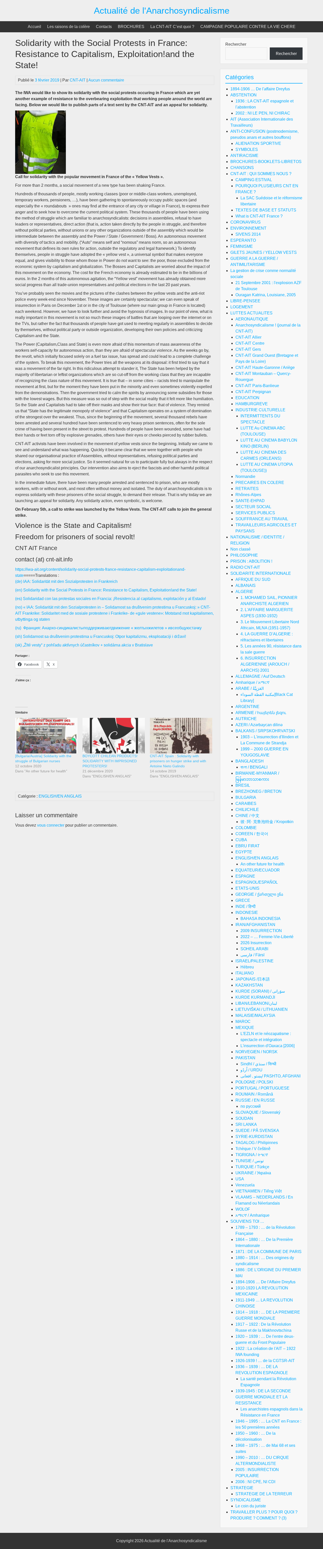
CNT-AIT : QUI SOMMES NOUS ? (260, 174)
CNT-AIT (78, 80)
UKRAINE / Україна (253, 1173)
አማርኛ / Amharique (252, 1215)
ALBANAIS (245, 585)
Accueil (34, 26)
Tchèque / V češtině (253, 1149)
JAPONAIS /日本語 (252, 979)
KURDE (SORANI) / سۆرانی (260, 991)
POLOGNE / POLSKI (254, 1082)
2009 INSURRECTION (261, 931)
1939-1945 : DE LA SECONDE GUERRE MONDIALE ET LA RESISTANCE (263, 1397)
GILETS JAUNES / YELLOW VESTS (263, 252)
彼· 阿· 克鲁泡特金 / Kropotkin (266, 822)
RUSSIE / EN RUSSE (255, 1100)
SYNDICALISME (245, 1500)
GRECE (242, 900)
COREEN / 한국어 (251, 834)
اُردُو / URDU (251, 1070)
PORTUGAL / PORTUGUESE (262, 1088)
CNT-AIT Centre (249, 343)
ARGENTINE (247, 706)
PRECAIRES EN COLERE (259, 482)
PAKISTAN (245, 1058)
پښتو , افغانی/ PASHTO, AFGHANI (270, 1076)
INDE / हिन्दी (245, 906)
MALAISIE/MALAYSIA (255, 1015)
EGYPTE (243, 852)
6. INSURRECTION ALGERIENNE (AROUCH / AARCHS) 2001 (264, 664)
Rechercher (235, 44)
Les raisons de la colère (68, 26)
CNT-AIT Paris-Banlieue (257, 386)
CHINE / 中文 (247, 815)
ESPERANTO (243, 240)
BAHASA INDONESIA (260, 918)
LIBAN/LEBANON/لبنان (256, 1003)
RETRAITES (247, 488)
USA (239, 1179)
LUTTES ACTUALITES (251, 313)
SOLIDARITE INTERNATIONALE (260, 573)
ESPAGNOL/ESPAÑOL (256, 882)
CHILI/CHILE (247, 809)
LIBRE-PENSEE (245, 301)
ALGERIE (244, 591)
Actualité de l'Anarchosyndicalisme (161, 10)
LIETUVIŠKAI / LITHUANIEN (261, 1009)
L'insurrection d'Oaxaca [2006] (267, 1046)
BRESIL (242, 785)
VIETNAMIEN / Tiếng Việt (258, 1191)
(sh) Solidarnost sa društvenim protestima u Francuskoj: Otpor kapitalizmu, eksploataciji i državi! (100, 636)
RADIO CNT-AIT (245, 567)
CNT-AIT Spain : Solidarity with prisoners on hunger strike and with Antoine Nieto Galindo (178, 761)
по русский (250, 1106)
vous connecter (50, 825)
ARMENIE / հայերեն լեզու (260, 713)
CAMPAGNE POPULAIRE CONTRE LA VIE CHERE (247, 26)
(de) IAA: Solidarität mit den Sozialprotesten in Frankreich (66, 581)
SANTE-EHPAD (250, 501)
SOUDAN (244, 1118)
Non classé (240, 549)
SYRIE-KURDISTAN (254, 1136)
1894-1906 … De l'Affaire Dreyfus (265, 1282)
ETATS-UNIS (247, 888)
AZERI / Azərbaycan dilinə (259, 725)
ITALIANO (244, 973)
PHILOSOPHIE (244, 555)
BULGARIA (245, 797)
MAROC (243, 1021)
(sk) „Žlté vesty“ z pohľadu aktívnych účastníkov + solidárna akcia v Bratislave (84, 645)
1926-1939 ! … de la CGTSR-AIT (265, 1360)
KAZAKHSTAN (249, 985)
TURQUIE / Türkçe (252, 1167)
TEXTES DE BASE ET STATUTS (265, 210)
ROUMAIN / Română (254, 1094)
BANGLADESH (249, 761)
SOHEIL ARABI (254, 949)
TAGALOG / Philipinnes (256, 1142)
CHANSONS (242, 168)
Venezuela (245, 1185)
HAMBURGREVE (251, 404)
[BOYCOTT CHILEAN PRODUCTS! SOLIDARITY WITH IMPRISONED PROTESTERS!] (114, 735)
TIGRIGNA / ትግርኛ (251, 1155)
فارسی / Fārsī (252, 955)
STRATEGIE (241, 1488)
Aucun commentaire (106, 80)
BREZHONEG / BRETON (258, 791)
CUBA (241, 840)
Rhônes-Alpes (248, 495)
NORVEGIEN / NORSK (256, 1052)
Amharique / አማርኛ (252, 682)
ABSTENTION (243, 95)
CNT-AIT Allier (248, 337)
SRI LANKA (246, 1124)
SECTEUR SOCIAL (253, 507)
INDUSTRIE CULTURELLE (260, 410)
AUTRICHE (246, 719)
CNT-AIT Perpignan (253, 392)
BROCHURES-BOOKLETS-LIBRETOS (266, 161)
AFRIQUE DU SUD (253, 579)
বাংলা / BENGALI (253, 767)
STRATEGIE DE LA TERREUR (263, 1494)
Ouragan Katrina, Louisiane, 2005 (265, 295)
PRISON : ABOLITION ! (251, 561)
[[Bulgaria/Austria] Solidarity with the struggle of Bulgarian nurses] (46, 735)
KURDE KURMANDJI (255, 997)
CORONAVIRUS (245, 222)
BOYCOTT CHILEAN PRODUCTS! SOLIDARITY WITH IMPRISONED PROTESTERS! (110, 761)
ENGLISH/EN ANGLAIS (60, 796)
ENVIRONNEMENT (248, 228)
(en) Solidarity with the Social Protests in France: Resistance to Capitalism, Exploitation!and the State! (106, 590)
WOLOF (242, 1209)
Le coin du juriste (250, 1506)
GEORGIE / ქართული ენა (259, 894)
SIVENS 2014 (248, 234)
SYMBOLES (246, 149)
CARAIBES (245, 803)
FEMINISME (241, 246)
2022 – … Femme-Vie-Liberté (266, 937)
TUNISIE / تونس (249, 1161)
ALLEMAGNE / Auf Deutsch (260, 676)
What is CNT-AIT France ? (259, 216)
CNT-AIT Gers (248, 349)
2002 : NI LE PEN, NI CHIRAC (262, 113)
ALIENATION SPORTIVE (258, 143)
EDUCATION (247, 398)
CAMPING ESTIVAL (253, 180)
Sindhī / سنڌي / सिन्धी (258, 1064)
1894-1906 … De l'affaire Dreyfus (260, 89)
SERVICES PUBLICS (255, 513)
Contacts (104, 26)
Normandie (245, 476)
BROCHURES (131, 26)
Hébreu (247, 967)
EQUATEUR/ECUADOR (257, 870)
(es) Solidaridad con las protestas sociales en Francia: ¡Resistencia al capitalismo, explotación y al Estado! (110, 598)
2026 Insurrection (256, 943)
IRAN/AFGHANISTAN (255, 924)
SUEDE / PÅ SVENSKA (257, 1130)
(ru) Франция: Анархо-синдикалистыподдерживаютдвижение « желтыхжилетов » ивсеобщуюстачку (108, 628)
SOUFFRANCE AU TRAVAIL (261, 519)
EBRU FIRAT (247, 846)
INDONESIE (246, 912)
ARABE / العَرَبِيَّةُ (249, 688)
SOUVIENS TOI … (247, 1221)
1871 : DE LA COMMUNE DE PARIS (268, 1251)
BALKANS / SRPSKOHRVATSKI (265, 731)
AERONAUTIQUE (251, 319)
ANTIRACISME (244, 155)
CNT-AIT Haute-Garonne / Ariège (265, 367)
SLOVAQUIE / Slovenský (257, 1112)
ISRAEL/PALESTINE (254, 961)
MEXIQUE (244, 1027)
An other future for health (262, 864)
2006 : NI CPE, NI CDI (255, 1482)
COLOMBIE (246, 828)
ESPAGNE (245, 876)
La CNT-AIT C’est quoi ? (172, 26)
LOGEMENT (241, 307)
